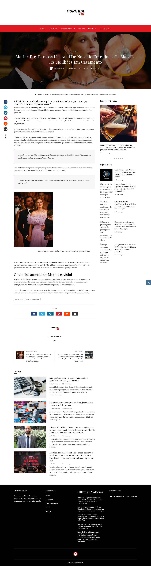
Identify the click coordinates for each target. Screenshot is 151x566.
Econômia (50, 499)
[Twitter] (5, 107)
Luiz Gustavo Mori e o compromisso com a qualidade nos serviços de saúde (69, 379)
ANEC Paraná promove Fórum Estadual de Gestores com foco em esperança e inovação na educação (91, 509)
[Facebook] (5, 102)
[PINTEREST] (59, 314)
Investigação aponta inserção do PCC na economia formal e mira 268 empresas (90, 526)
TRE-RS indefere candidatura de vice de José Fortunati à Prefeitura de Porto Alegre (125, 205)
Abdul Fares (19, 299)
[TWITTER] (42, 314)
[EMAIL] (75, 314)
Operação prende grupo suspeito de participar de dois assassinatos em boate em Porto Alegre (125, 225)
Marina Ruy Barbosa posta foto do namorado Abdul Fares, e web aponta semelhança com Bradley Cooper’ (39, 356)
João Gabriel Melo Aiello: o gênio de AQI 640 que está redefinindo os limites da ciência (125, 173)
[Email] (5, 129)
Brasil (75, 51)
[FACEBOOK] (34, 314)
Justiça (48, 511)
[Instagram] (75, 554)
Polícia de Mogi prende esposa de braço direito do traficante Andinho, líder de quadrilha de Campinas (70, 356)
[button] (114, 158)
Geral (48, 507)
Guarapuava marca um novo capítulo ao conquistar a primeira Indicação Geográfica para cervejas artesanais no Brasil (117, 147)
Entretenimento (52, 503)
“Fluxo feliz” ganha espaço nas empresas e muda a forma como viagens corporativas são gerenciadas (90, 500)
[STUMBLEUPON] (67, 314)
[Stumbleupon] (5, 124)
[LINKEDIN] (50, 314)
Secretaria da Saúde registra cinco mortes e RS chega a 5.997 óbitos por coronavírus (125, 187)
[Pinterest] (5, 118)
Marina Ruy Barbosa (33, 299)
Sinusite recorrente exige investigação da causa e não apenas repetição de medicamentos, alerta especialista (91, 517)
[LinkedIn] (5, 113)
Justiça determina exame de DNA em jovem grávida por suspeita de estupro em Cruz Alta (125, 248)
